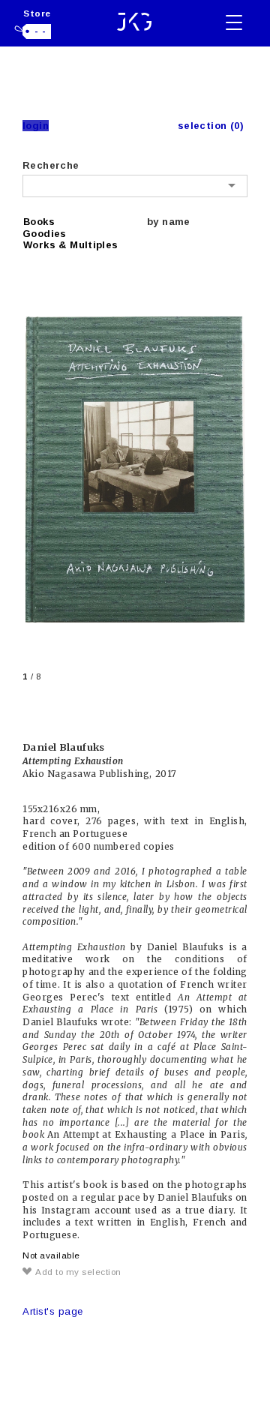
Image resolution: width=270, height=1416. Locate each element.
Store (37, 13)
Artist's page (52, 1311)
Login (35, 125)
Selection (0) (211, 125)
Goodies (44, 233)
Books (39, 221)
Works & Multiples (70, 245)
